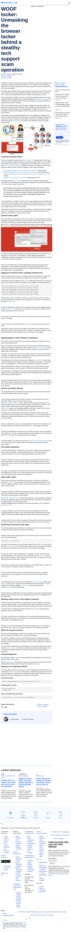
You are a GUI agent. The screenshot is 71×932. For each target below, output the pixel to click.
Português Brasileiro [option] (8, 915)
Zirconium (6, 408)
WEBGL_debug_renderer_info (11, 403)
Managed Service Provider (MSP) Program (18, 903)
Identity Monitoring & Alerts (18, 858)
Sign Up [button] (59, 137)
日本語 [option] (5, 913)
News (3, 774)
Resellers (30, 871)
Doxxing (29, 852)
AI (37, 774)
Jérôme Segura (7, 74)
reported (5, 583)
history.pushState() (37, 582)
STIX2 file (14, 671)
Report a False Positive (41, 847)
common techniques (11, 546)
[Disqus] (26, 743)
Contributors (10, 817)
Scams (60, 817)
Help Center (42, 891)
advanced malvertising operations (38, 440)
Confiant (10, 482)
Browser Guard (11, 648)
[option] (8, 914)
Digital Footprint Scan (18, 838)
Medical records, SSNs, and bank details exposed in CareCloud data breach (26, 782)
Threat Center (23, 817)
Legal (64, 912)
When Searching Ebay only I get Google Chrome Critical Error (21, 170)
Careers (41, 836)
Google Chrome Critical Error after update (15, 177)
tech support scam (29, 160)
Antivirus (29, 847)
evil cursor (42, 555)
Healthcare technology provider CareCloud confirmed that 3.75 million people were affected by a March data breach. (26, 794)
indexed (29, 324)
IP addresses (11, 301)
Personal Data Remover (18, 878)
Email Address (52, 858)
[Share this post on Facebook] (2, 707)
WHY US (39, 859)
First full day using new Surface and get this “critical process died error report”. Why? (27, 174)
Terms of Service (56, 873)
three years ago (25, 585)
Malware (29, 845)
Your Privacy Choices (24, 912)
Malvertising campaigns (42, 99)
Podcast (35, 817)
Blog (28, 836)
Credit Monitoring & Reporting (19, 864)
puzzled (3, 184)
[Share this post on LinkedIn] (6, 707)
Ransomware (31, 843)
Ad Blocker (19, 849)
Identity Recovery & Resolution (19, 869)
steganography (17, 120)
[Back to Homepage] (9, 3)
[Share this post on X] (4, 707)
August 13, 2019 (7, 505)
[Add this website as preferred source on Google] (35, 77)
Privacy (33, 915)
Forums (41, 886)
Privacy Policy (60, 142)
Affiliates (29, 864)
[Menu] (69, 3)
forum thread (16, 180)
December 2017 (9, 309)
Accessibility (50, 915)
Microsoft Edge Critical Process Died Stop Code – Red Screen (21, 172)
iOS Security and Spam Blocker (7, 867)
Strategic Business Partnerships (30, 867)
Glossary (48, 817)
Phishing (29, 842)
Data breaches (22, 774)
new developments (39, 360)
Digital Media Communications (9, 498)
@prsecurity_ (10, 662)
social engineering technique (13, 165)
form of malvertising (42, 347)
